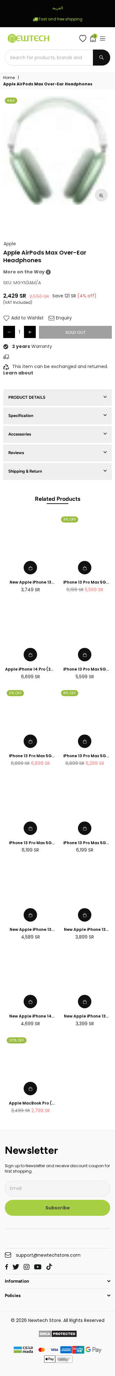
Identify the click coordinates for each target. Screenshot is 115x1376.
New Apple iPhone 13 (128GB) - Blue (30, 582)
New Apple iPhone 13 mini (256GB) (85, 929)
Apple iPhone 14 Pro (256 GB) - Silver (30, 669)
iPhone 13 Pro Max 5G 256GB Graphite (30, 843)
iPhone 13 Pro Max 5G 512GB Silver (84, 756)
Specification (20, 415)
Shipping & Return (25, 471)
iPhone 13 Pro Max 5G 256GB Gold (84, 669)
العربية (57, 8)
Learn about (18, 373)
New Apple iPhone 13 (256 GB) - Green (30, 929)
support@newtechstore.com (48, 1255)
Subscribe (57, 1208)
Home (9, 77)
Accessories (19, 434)
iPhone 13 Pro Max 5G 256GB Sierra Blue (84, 582)
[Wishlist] (84, 38)
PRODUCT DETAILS (26, 397)
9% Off (69, 519)
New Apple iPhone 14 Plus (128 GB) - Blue (30, 1016)
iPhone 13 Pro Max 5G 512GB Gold (30, 756)
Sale (11, 100)
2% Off (15, 693)
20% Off (16, 1040)
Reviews (16, 452)
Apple (10, 244)
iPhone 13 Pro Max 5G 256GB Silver (84, 843)
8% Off (69, 693)
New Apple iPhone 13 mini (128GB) (85, 1016)
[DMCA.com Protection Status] (57, 1335)
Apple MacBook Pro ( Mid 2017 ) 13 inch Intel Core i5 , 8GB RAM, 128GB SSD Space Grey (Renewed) (30, 1103)
